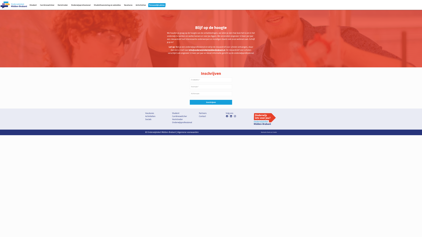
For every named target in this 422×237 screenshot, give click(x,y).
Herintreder (177, 119)
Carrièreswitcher (179, 116)
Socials (148, 119)
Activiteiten (150, 116)
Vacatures (149, 113)
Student (175, 113)
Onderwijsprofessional (182, 122)
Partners (202, 113)
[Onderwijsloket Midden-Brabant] (13, 5)
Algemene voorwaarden (188, 132)
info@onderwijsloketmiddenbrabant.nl (207, 50)
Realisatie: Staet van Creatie (269, 132)
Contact (202, 116)
